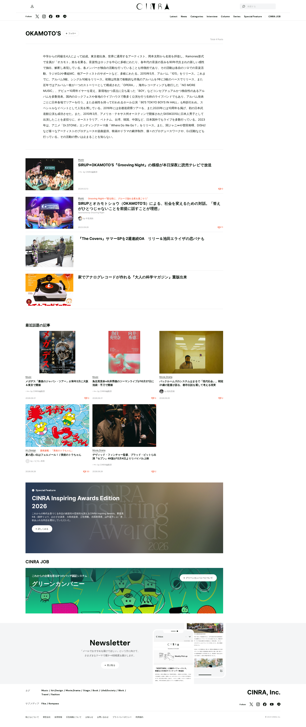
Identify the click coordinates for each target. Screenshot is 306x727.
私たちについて (32, 717)
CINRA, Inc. (263, 692)
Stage (86, 690)
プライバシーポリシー (122, 717)
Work (121, 690)
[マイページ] (32, 6)
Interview (212, 16)
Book (95, 690)
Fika (43, 703)
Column (225, 16)
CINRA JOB (274, 16)
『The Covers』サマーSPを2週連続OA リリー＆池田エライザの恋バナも (141, 238)
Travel (44, 694)
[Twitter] (37, 17)
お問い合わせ (103, 717)
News (184, 16)
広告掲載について (73, 717)
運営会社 (47, 717)
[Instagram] (44, 17)
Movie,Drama (73, 690)
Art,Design (57, 690)
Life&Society (108, 690)
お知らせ (89, 717)
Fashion (55, 694)
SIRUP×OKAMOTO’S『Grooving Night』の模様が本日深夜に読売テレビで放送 (144, 165)
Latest (173, 16)
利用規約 (139, 717)
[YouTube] (58, 16)
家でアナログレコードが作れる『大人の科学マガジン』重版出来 (132, 277)
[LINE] (64, 17)
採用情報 (58, 717)
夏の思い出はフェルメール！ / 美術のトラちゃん (53, 454)
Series (236, 16)
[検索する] (243, 6)
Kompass (54, 703)
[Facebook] (50, 17)
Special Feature (253, 16)
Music (44, 690)
